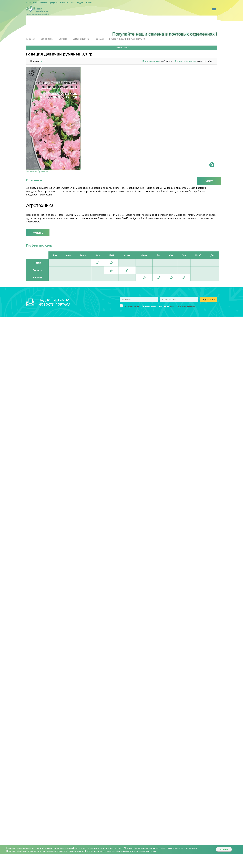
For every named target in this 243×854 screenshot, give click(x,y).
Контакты (80, 3)
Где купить (50, 3)
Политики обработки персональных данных (28, 851)
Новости (58, 3)
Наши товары (31, 3)
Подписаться (208, 299)
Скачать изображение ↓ (37, 170)
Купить (209, 180)
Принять (224, 849)
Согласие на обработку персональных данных (90, 851)
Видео (72, 3)
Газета (65, 3)
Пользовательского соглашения (155, 305)
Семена (41, 3)
